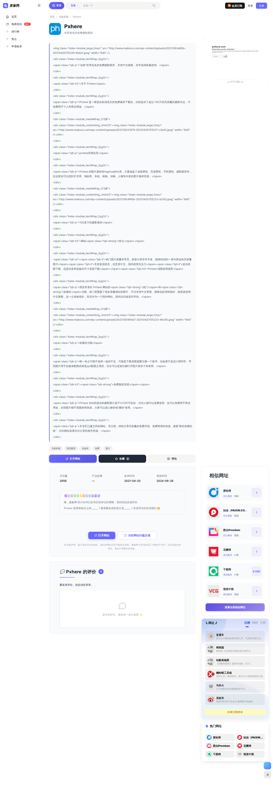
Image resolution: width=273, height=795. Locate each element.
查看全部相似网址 (235, 607)
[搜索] (154, 6)
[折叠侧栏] (39, 5)
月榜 (263, 622)
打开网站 (103, 535)
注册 (261, 5)
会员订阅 (235, 5)
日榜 (247, 622)
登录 (88, 584)
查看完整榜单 (235, 712)
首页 (52, 16)
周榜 (255, 622)
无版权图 (64, 16)
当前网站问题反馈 (139, 535)
